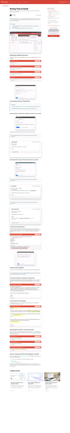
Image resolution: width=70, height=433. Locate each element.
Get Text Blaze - (53, 35)
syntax (33, 331)
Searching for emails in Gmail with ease (53, 21)
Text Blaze (5, 2)
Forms (12, 359)
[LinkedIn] (39, 15)
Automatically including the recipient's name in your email (54, 12)
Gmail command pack (23, 106)
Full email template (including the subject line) (53, 18)
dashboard (32, 363)
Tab (14, 281)
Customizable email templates (52, 20)
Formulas (12, 361)
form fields (19, 302)
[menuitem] (24, 2)
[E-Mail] (40, 15)
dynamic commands (23, 356)
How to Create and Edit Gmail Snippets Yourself (53, 23)
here (32, 28)
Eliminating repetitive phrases (52, 9)
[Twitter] (36, 15)
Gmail (19, 18)
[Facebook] (37, 15)
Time (12, 360)
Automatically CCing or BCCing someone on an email (54, 14)
